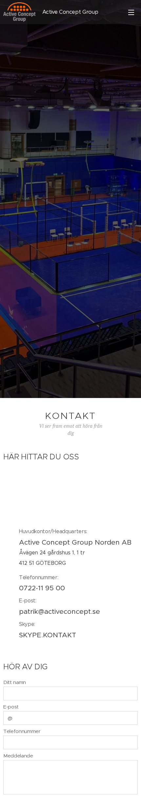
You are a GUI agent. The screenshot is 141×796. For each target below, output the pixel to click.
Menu (131, 12)
